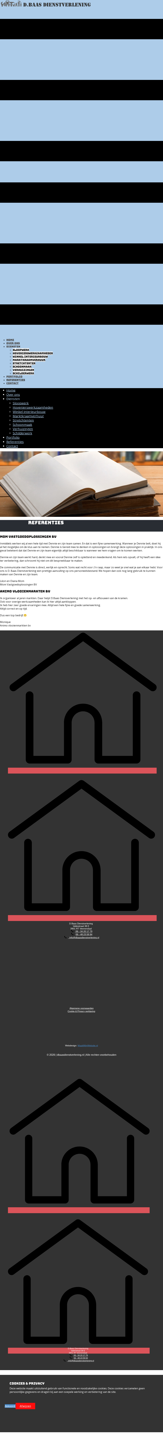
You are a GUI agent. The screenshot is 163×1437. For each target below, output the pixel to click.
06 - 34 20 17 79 (83, 931)
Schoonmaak (22, 366)
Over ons (13, 343)
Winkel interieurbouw (30, 356)
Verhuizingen (23, 370)
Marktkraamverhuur (29, 360)
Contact (12, 383)
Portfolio (14, 376)
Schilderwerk (23, 373)
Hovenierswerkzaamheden (33, 353)
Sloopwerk (21, 350)
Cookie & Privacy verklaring (81, 1011)
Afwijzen (25, 1406)
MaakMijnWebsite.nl (88, 1045)
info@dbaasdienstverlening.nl (83, 937)
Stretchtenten (24, 363)
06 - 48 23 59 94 (84, 934)
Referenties (15, 380)
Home (10, 340)
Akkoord (10, 1406)
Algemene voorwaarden (81, 614)
